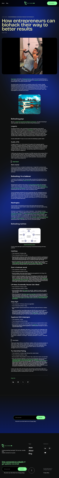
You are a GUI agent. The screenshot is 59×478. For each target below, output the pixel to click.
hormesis (17, 262)
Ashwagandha (21, 218)
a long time (36, 80)
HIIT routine (25, 290)
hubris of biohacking (42, 185)
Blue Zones (30, 129)
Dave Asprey (13, 79)
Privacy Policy (33, 421)
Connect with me (26, 180)
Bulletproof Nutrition (27, 79)
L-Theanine (33, 217)
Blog (30, 454)
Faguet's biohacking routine (29, 244)
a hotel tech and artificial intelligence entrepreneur (25, 121)
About (31, 451)
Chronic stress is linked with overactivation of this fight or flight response (27, 263)
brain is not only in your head (29, 294)
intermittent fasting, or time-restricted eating (21, 360)
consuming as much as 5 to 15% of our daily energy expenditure (25, 359)
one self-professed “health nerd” (35, 184)
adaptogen (35, 324)
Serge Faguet (16, 161)
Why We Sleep (35, 313)
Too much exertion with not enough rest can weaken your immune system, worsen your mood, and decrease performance (30, 297)
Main (31, 448)
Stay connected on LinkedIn (13, 462)
